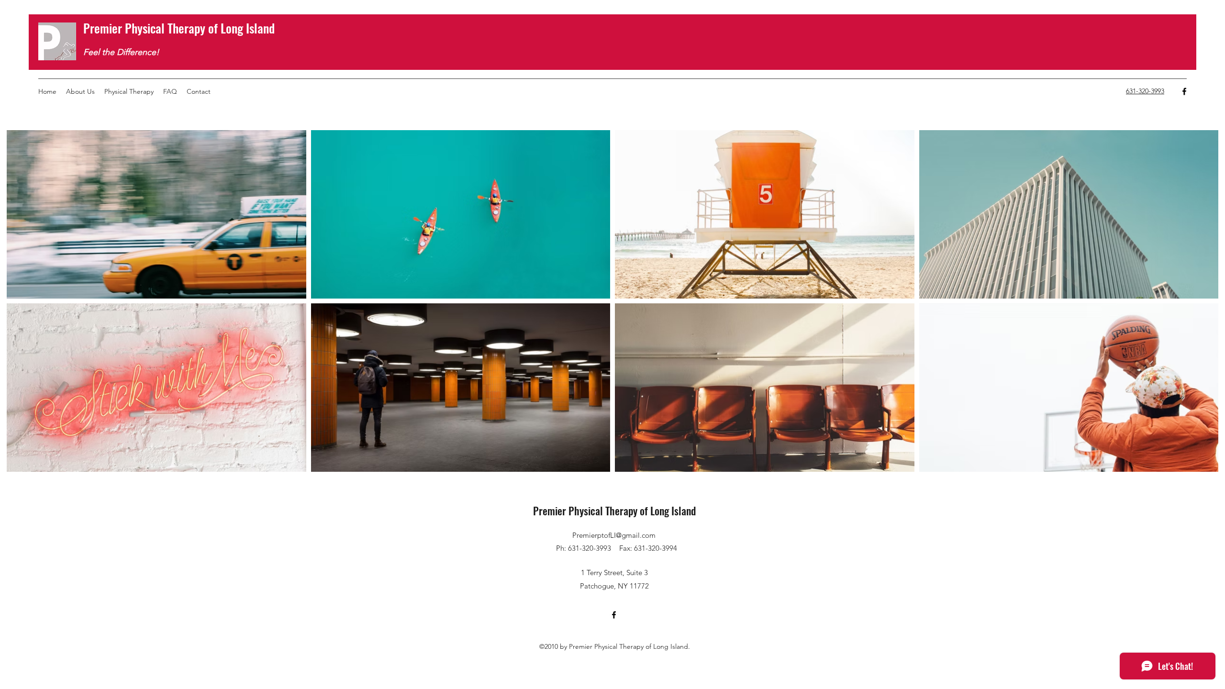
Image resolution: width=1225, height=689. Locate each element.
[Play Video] (156, 214)
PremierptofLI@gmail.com (614, 535)
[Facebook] (1184, 91)
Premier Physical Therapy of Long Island (179, 28)
